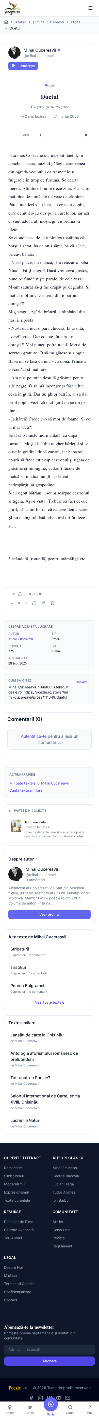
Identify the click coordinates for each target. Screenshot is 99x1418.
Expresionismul (16, 1192)
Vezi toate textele (49, 1002)
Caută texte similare (25, 790)
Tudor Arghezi (64, 1192)
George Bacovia (66, 1176)
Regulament (62, 1246)
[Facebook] (31, 1397)
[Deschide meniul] (90, 8)
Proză (75, 22)
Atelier (20, 22)
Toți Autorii (13, 1238)
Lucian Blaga (63, 1184)
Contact (10, 1300)
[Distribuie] (43, 603)
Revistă (59, 1238)
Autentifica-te (33, 736)
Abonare (49, 1361)
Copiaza (82, 682)
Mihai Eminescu (65, 1168)
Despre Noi (13, 1267)
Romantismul (14, 1168)
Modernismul (14, 1184)
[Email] (67, 1397)
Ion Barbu (61, 1200)
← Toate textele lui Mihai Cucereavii (39, 783)
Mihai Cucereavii (20, 638)
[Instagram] (40, 1397)
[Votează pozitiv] (11, 603)
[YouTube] (58, 1397)
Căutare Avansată (19, 1230)
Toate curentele (17, 1200)
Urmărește (27, 66)
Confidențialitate (17, 1292)
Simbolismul (14, 1176)
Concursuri (61, 1230)
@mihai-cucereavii (48, 22)
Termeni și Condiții (19, 1283)
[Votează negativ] (26, 603)
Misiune (10, 1275)
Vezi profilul (49, 914)
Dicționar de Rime (18, 1221)
